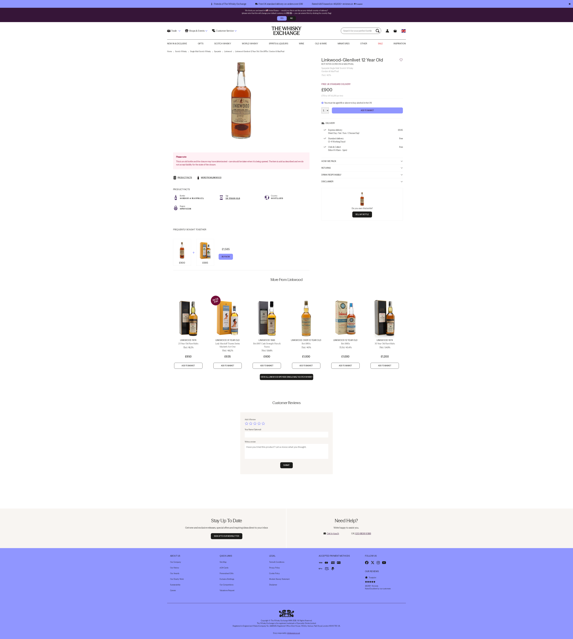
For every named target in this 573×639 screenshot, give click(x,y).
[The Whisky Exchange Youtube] (384, 562)
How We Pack (328, 161)
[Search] (378, 31)
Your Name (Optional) (253, 429)
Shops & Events (197, 30)
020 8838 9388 (363, 533)
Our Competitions (226, 585)
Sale (380, 43)
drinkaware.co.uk (293, 633)
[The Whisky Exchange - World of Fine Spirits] (286, 31)
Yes (281, 18)
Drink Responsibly (331, 174)
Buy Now (226, 257)
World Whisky (250, 43)
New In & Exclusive (177, 43)
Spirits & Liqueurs (278, 43)
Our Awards (174, 573)
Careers (173, 590)
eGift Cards (224, 568)
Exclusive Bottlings (227, 579)
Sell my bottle (362, 214)
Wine (301, 43)
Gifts (201, 43)
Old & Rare (321, 43)
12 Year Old (232, 198)
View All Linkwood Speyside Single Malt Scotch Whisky (286, 377)
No (291, 18)
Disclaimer (327, 181)
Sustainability (175, 585)
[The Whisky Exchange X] (372, 562)
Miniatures (343, 43)
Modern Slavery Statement (279, 579)
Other (363, 43)
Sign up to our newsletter (226, 536)
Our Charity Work (177, 579)
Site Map (223, 562)
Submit (286, 465)
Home (169, 51)
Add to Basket (367, 110)
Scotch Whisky (222, 43)
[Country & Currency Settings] (403, 31)
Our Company (175, 562)
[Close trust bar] (569, 4)
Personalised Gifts (226, 573)
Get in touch (333, 533)
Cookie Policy (274, 573)
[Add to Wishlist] (401, 60)
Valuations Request (227, 590)
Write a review (250, 442)
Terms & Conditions (276, 562)
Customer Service (225, 30)
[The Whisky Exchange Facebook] (367, 562)
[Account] (387, 31)
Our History (174, 568)
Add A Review (250, 419)
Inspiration (399, 43)
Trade (174, 30)
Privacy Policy (274, 568)
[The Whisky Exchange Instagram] (378, 562)
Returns (326, 168)
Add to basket (188, 366)
